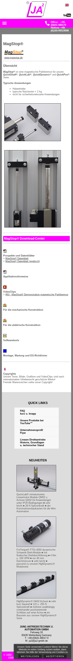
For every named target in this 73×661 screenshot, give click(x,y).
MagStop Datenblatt (16, 258)
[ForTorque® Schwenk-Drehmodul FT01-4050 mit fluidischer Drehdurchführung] (36, 546)
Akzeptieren (55, 656)
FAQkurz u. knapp (28, 412)
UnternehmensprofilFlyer (31, 431)
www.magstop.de (13, 57)
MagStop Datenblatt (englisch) (22, 261)
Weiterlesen (30, 656)
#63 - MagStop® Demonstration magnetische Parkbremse (36, 294)
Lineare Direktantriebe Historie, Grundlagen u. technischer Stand (32, 442)
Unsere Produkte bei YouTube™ (32, 422)
